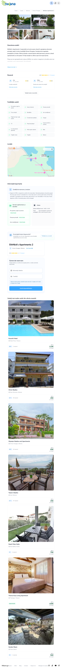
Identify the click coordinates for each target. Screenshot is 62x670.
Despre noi (33, 665)
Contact (26, 665)
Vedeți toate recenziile (31, 93)
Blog (20, 665)
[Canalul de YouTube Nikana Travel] (55, 665)
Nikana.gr (5, 666)
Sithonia (22, 248)
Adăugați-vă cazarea (43, 665)
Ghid (15, 665)
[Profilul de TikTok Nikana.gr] (52, 665)
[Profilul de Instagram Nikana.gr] (49, 665)
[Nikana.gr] (8, 3)
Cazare (10, 665)
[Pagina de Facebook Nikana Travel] (59, 665)
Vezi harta (28, 248)
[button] (47, 75)
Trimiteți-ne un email (47, 236)
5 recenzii (53, 75)
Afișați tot (51, 37)
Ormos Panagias (16, 248)
